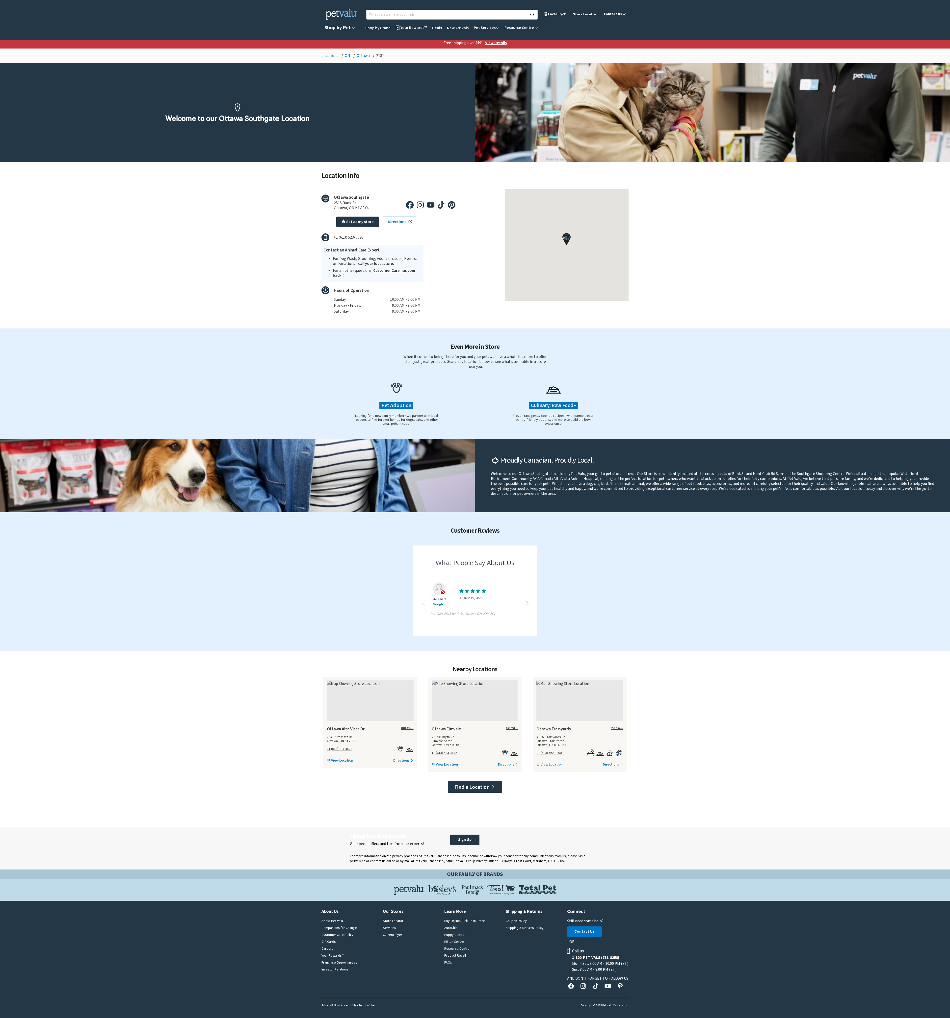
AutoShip (451, 927)
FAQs (448, 962)
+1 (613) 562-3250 (549, 753)
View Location (342, 760)
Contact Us (584, 931)
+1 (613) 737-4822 (339, 749)
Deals (437, 27)
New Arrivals (458, 27)
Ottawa (363, 55)
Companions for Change (339, 927)
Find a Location (472, 787)
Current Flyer (392, 934)
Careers (327, 948)
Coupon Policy (516, 921)
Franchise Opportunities (339, 962)
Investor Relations (334, 969)
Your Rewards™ (332, 955)
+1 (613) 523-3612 (444, 753)
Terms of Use (366, 1006)
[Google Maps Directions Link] (370, 683)
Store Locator (584, 14)
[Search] (532, 14)
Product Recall (455, 955)
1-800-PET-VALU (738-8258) (595, 957)
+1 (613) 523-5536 (348, 237)
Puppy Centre (454, 934)
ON (348, 55)
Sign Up (465, 839)
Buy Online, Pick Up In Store (464, 921)
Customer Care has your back (374, 273)
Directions (401, 760)
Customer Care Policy (337, 934)
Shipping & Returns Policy (525, 927)
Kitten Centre (454, 941)
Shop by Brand (378, 27)
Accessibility (349, 1006)
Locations (330, 55)
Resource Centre (457, 948)
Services (389, 927)
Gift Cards (328, 941)
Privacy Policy (330, 1006)
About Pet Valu (332, 921)
